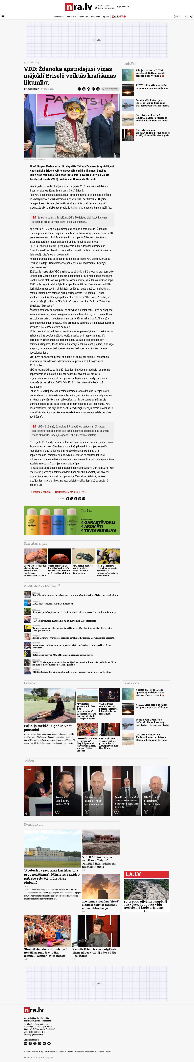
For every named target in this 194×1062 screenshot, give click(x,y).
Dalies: (61, 498)
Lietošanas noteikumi (66, 1052)
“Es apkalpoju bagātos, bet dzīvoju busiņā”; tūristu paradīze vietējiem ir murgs (74, 612)
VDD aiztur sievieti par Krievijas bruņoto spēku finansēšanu (82, 569)
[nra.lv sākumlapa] (78, 7)
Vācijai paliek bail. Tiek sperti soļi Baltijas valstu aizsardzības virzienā (150, 73)
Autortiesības (79, 1052)
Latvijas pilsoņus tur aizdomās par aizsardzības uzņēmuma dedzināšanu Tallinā (35, 570)
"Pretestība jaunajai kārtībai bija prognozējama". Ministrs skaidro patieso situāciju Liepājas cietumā (86, 711)
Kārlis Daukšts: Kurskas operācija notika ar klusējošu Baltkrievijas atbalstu (73, 637)
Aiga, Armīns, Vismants (104, 8)
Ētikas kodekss (90, 1052)
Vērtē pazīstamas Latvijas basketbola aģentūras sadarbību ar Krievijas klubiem (59, 569)
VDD (83, 492)
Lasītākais (130, 63)
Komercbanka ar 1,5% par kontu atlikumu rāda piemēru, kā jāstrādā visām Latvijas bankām (72, 629)
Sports (106, 16)
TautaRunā (83, 16)
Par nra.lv (27, 1052)
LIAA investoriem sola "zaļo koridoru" (53, 603)
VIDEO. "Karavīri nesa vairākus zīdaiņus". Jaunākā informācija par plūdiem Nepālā (99, 862)
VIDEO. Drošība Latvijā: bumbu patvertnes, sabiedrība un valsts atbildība (71, 672)
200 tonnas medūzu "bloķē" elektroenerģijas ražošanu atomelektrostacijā (100, 905)
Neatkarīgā (58, 16)
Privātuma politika (51, 1052)
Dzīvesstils (71, 16)
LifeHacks (95, 16)
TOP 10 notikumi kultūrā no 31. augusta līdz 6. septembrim (64, 620)
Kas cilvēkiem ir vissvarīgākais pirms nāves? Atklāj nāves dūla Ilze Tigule (153, 133)
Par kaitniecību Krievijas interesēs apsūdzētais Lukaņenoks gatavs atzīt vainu (107, 570)
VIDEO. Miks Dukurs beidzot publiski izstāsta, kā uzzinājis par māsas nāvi (108, 708)
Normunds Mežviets (65, 492)
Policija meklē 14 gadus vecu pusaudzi (48, 727)
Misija (41, 1052)
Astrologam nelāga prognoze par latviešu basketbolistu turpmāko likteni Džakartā (72, 646)
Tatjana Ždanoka (40, 492)
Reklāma (35, 1052)
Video (29, 760)
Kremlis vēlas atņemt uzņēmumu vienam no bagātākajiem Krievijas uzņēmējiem (75, 595)
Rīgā (38, 62)
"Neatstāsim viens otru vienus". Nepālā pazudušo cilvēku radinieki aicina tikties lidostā (87, 744)
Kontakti (108, 1052)
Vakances (101, 1052)
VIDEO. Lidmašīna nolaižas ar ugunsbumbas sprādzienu (152, 86)
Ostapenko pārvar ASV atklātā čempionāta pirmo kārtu (62, 655)
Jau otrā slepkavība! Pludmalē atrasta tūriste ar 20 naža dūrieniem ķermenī (152, 118)
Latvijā (31, 62)
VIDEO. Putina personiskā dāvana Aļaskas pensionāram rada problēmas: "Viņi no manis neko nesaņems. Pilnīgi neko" (74, 663)
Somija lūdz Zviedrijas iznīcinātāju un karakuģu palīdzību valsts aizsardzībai (153, 103)
